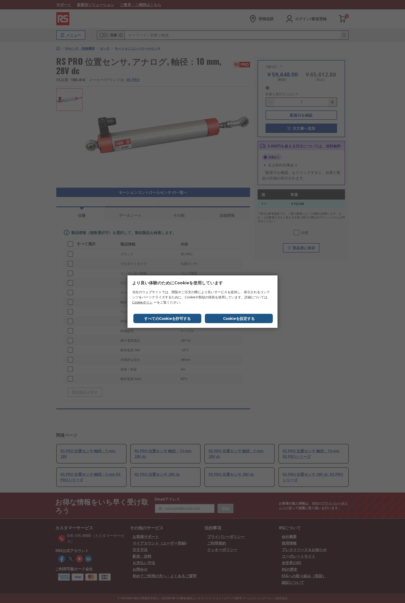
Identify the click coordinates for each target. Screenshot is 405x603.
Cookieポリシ (142, 302)
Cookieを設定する (239, 318)
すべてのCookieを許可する (167, 318)
